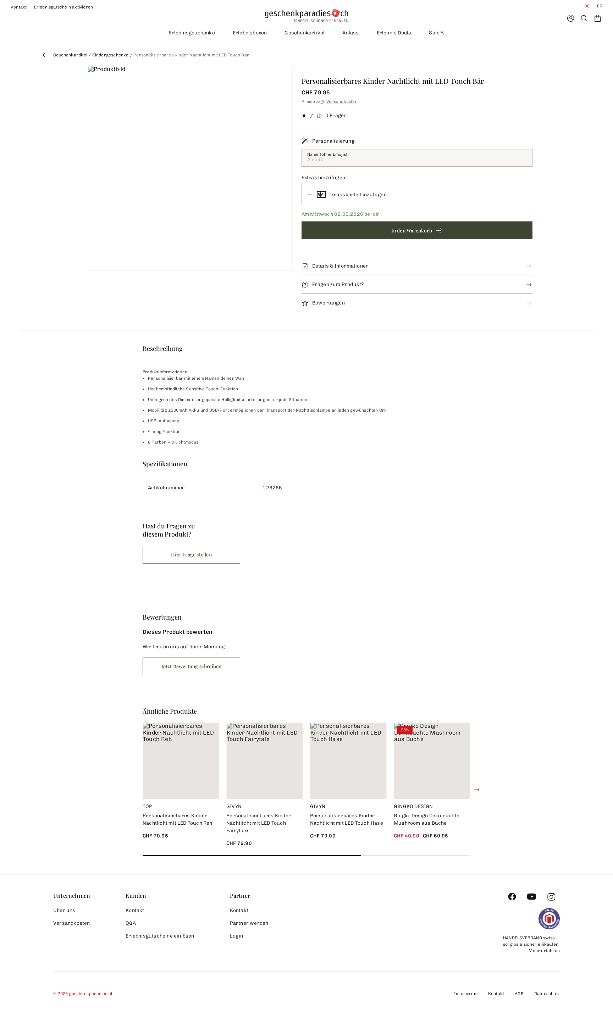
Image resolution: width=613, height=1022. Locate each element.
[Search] (584, 18)
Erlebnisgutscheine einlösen (160, 936)
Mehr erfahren (544, 950)
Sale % (436, 33)
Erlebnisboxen (250, 33)
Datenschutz (547, 993)
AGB (519, 993)
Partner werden (249, 923)
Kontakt (19, 7)
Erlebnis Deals (394, 33)
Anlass (350, 33)
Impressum (465, 993)
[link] (190, 168)
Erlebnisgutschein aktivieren (63, 7)
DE (587, 6)
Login (236, 936)
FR (599, 6)
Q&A (131, 923)
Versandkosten (342, 101)
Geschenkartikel (305, 33)
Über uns (64, 910)
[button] (417, 230)
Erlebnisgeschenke (192, 33)
